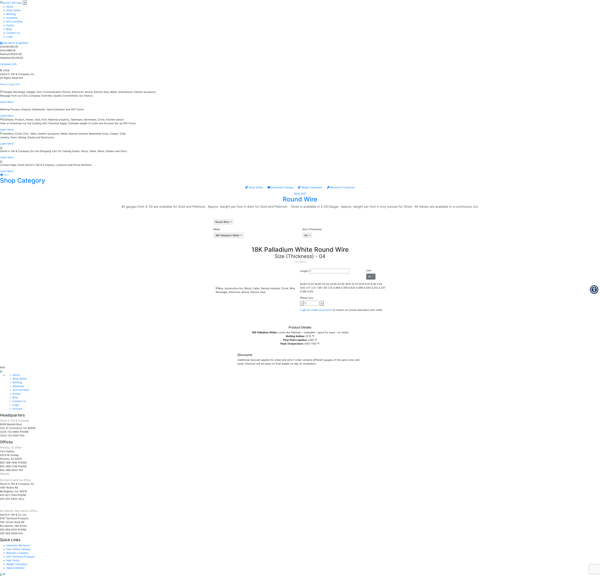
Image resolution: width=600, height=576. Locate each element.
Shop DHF (300, 193)
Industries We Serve (18, 545)
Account (17, 408)
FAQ (18, 84)
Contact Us (13, 32)
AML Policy (13, 560)
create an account (321, 309)
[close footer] (4, 574)
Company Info (8, 64)
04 (306, 235)
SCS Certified (14, 21)
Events (10, 25)
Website (4, 473)
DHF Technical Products (20, 556)
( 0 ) (6, 174)
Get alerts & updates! (15, 42)
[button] (594, 289)
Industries (12, 17)
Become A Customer (342, 187)
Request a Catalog (17, 552)
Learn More (6, 101)
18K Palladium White (227, 235)
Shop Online (13, 10)
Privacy (3, 84)
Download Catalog (281, 187)
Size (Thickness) (312, 229)
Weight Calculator (311, 187)
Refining (11, 14)
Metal (216, 229)
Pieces (306, 297)
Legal (11, 84)
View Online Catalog (18, 549)
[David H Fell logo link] (11, 2)
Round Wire (300, 199)
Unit (368, 270)
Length (304, 271)
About (9, 6)
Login (9, 36)
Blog (9, 29)
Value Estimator (15, 567)
